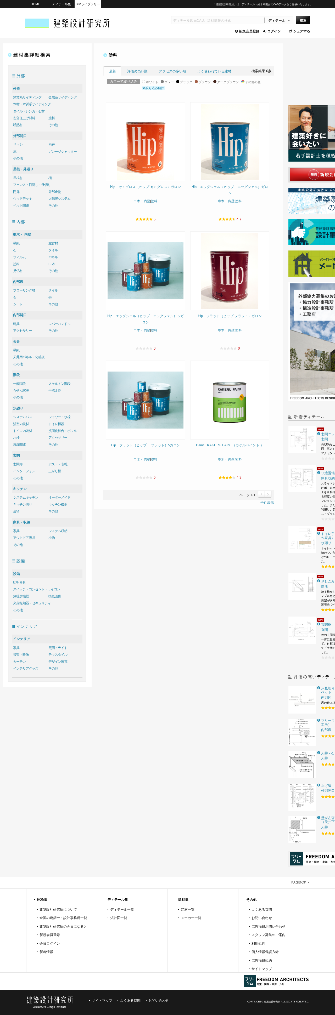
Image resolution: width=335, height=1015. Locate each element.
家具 (16, 531)
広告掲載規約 (262, 960)
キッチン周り (22, 504)
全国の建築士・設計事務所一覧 (63, 918)
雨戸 (51, 144)
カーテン (19, 662)
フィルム (19, 257)
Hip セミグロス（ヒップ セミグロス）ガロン (145, 187)
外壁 (16, 88)
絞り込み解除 (154, 88)
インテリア (21, 639)
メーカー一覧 (191, 918)
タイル (53, 250)
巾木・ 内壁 (22, 234)
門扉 (16, 192)
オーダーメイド (59, 497)
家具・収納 (21, 522)
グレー (169, 82)
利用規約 (258, 943)
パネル (53, 257)
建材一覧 (187, 909)
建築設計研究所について (58, 909)
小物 (51, 538)
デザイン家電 (57, 662)
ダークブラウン (228, 82)
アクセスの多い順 (172, 71)
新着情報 (46, 952)
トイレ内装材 (22, 431)
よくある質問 (262, 909)
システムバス (22, 417)
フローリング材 (24, 290)
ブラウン (204, 82)
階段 (16, 375)
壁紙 (16, 243)
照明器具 (19, 582)
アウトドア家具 (24, 538)
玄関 (16, 455)
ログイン (274, 31)
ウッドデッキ (22, 199)
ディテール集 (61, 4)
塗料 (51, 118)
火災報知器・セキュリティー (33, 603)
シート (18, 304)
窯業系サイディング (27, 97)
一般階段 (19, 384)
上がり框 (54, 471)
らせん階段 (21, 390)
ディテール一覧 (122, 909)
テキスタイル (57, 655)
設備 (16, 574)
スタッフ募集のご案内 (269, 935)
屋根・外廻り (23, 169)
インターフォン (24, 471)
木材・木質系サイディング (32, 104)
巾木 (51, 264)
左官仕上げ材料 (24, 118)
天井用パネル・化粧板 (28, 357)
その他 (53, 125)
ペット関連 (21, 206)
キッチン (20, 489)
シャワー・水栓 (59, 417)
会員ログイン (50, 943)
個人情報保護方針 (265, 952)
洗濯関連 (19, 445)
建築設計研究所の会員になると (63, 926)
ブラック (186, 82)
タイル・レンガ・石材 (28, 111)
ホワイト (152, 82)
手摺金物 (54, 390)
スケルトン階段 (59, 384)
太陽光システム (59, 199)
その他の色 (253, 82)
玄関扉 (18, 464)
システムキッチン (25, 497)
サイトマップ (262, 969)
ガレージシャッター (62, 151)
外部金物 (54, 192)
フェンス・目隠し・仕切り (32, 185)
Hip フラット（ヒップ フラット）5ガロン (145, 445)
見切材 (18, 271)
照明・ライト (57, 648)
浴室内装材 (21, 424)
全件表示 (267, 503)
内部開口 (20, 315)
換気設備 (54, 596)
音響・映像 (21, 655)
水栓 (16, 438)
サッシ (18, 144)
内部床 (18, 282)
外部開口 (20, 136)
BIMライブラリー (88, 4)
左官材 (53, 243)
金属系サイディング (62, 97)
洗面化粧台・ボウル (62, 431)
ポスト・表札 (57, 464)
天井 (16, 342)
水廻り (18, 408)
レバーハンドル (59, 324)
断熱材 (18, 125)
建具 (16, 324)
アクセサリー (22, 331)
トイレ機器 (56, 424)
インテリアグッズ (25, 668)
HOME (35, 4)
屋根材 (18, 178)
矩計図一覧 (118, 918)
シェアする (301, 31)
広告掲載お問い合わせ (269, 926)
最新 (112, 71)
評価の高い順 (137, 71)
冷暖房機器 (21, 596)
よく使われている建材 (214, 71)
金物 (16, 511)
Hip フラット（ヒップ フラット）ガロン (230, 316)
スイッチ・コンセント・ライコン (36, 589)
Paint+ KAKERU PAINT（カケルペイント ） (230, 445)
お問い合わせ (262, 918)
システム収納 (57, 531)
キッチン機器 (57, 504)
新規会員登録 (249, 31)
